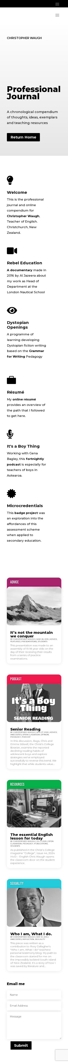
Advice (53, 639)
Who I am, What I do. (31, 934)
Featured (15, 641)
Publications (41, 843)
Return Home (23, 137)
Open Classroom (31, 734)
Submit (21, 1045)
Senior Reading (25, 729)
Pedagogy (15, 737)
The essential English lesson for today (31, 836)
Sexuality (40, 939)
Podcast (26, 737)
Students (42, 641)
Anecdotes (16, 734)
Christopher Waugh (24, 639)
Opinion (45, 734)
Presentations (29, 641)
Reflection (28, 939)
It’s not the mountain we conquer (31, 634)
